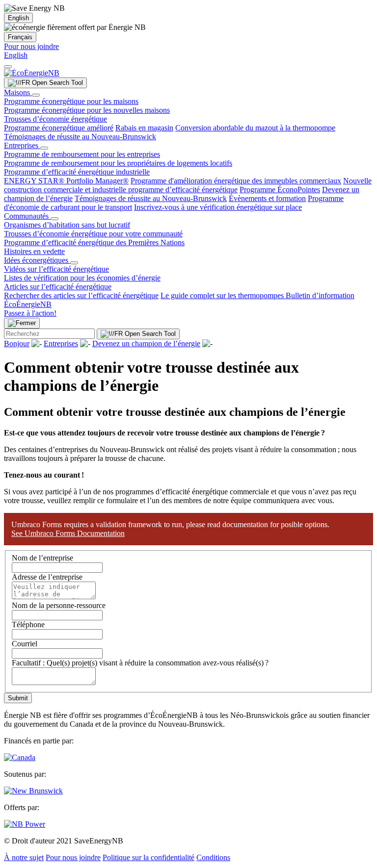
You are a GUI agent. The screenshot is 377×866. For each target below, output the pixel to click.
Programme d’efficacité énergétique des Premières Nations (94, 242)
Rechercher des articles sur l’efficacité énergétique (81, 295)
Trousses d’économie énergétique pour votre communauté (93, 233)
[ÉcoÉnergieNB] (31, 73)
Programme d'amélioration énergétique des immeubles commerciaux (236, 181)
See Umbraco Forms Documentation (68, 533)
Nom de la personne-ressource (59, 605)
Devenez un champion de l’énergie (146, 343)
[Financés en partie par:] (19, 757)
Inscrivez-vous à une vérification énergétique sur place (218, 207)
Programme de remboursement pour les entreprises (82, 154)
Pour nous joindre (31, 46)
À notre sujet (24, 857)
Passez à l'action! (30, 313)
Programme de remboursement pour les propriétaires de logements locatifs (118, 163)
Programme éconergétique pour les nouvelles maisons (87, 110)
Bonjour (16, 343)
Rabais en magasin (144, 128)
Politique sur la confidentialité (148, 857)
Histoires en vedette (34, 251)
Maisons (18, 92)
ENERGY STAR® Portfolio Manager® (66, 181)
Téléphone (28, 624)
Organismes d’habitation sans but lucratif (67, 225)
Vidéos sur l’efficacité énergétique (56, 269)
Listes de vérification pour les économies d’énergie (82, 278)
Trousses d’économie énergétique (55, 119)
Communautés (27, 216)
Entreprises (22, 145)
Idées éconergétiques (37, 260)
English (18, 18)
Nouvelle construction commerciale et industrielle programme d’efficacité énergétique (188, 185)
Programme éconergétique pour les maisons (71, 101)
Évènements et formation (267, 198)
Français (20, 37)
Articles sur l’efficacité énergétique (57, 286)
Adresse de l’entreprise (47, 577)
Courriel (24, 643)
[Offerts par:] (24, 824)
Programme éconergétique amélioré (58, 128)
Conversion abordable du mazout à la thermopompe (255, 128)
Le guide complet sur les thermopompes (223, 295)
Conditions (213, 857)
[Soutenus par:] (33, 791)
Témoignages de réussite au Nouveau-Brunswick (80, 136)
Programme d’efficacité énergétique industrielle (77, 172)
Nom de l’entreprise (42, 558)
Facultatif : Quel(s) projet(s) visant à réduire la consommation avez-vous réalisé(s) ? (140, 663)
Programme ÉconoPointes (280, 189)
